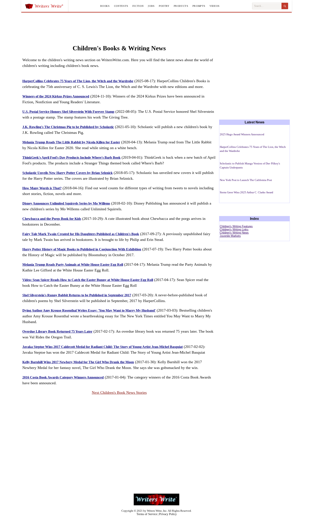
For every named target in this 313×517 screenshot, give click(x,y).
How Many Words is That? (42, 188)
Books (105, 6)
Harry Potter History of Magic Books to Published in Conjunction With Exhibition (81, 249)
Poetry (164, 6)
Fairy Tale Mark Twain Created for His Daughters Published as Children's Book (80, 234)
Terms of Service (146, 514)
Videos (215, 6)
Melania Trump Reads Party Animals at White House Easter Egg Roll (72, 264)
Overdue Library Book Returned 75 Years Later (57, 331)
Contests (121, 6)
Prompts (198, 6)
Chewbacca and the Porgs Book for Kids (51, 218)
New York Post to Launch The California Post (246, 180)
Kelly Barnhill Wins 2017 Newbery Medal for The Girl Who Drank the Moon (78, 362)
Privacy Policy (168, 514)
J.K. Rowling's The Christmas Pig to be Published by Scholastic (68, 127)
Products (181, 6)
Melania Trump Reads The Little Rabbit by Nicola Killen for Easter (71, 142)
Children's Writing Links (234, 229)
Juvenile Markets (230, 235)
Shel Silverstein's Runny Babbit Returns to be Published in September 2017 (76, 295)
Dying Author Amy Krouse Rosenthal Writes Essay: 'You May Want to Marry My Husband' (89, 310)
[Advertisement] (156, 24)
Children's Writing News (234, 232)
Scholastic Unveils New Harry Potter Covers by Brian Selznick (67, 173)
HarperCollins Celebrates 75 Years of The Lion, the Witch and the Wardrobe (77, 81)
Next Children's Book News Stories (119, 392)
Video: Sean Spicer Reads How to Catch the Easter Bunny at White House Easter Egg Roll (87, 280)
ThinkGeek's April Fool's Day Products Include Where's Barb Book (71, 157)
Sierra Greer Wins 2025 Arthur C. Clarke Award (246, 192)
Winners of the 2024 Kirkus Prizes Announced (55, 96)
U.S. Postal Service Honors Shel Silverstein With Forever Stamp (68, 111)
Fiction (138, 6)
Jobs (151, 6)
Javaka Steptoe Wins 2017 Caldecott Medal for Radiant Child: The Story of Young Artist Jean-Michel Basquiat (102, 347)
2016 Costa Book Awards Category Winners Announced (63, 377)
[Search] (284, 6)
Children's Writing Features (236, 226)
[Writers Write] (46, 6)
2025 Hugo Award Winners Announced (242, 134)
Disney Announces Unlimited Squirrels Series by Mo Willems (66, 203)
